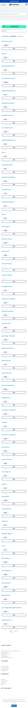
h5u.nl (4, 214)
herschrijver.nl (6, 472)
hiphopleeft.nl (6, 595)
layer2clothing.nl (7, 275)
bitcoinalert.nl (6, 558)
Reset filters (20, 36)
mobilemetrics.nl (7, 620)
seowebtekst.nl (6, 509)
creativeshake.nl (7, 459)
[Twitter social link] (12, 1)
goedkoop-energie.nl (8, 336)
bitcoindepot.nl (6, 570)
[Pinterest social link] (14, 1)
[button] (6, 45)
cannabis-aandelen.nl (9, 410)
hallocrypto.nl (6, 226)
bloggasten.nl (6, 397)
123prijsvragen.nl (7, 533)
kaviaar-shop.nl (7, 239)
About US (3, 679)
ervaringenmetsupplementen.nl (12, 607)
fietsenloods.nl (6, 323)
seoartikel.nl (5, 496)
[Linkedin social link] (15, 1)
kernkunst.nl (5, 251)
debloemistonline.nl (8, 348)
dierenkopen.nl (6, 360)
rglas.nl (4, 53)
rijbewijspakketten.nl (8, 66)
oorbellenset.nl (6, 189)
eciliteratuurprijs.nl (8, 311)
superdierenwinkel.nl (8, 103)
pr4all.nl (4, 484)
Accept (14, 705)
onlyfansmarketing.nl (8, 177)
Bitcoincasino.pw (7, 41)
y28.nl (3, 152)
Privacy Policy (4, 683)
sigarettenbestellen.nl (9, 91)
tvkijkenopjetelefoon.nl (9, 140)
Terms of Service (4, 680)
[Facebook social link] (10, 1)
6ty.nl (3, 546)
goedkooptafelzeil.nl (8, 202)
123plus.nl (5, 521)
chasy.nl (4, 422)
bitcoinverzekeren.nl (8, 385)
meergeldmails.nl (7, 165)
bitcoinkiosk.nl (6, 583)
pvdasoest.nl (6, 447)
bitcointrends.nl (7, 373)
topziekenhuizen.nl (7, 115)
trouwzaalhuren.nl (7, 128)
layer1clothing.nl (7, 263)
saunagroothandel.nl (8, 78)
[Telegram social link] (17, 1)
